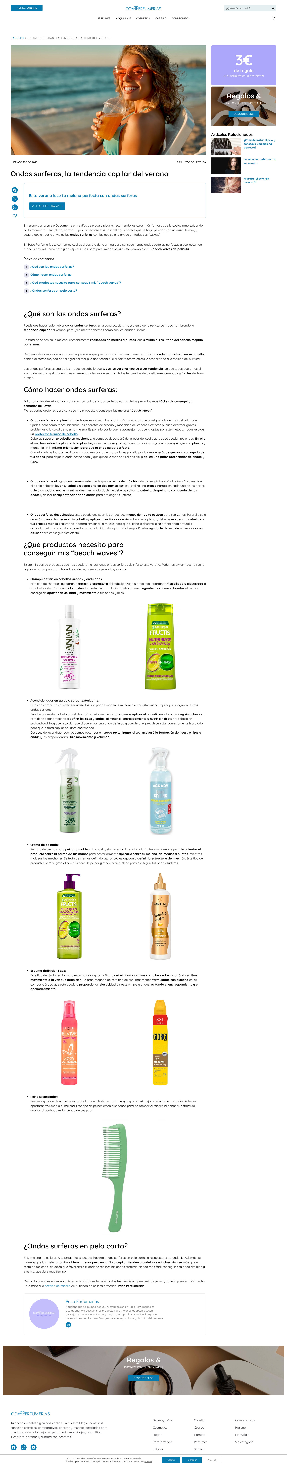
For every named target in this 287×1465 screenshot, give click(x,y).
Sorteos (199, 1449)
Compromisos (245, 1420)
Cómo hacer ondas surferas (50, 275)
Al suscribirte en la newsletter (244, 76)
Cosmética (160, 1427)
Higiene (240, 1427)
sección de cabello (57, 1286)
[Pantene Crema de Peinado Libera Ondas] (160, 960)
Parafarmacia (162, 1442)
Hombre (199, 1435)
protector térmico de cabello (56, 434)
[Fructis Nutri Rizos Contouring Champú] (160, 690)
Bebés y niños (162, 1420)
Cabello (17, 38)
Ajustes (212, 1459)
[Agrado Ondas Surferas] (160, 834)
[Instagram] (68, 1324)
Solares (158, 1449)
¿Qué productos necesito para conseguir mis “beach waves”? (75, 282)
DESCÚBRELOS (244, 113)
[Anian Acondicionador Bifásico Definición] (69, 834)
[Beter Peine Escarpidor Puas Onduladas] (115, 1234)
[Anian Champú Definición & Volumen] (69, 690)
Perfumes (200, 1442)
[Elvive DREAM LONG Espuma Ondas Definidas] (69, 1086)
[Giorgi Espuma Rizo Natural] (160, 1086)
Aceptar (171, 1459)
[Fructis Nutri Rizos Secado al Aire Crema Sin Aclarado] (69, 960)
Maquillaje (242, 1435)
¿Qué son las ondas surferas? (52, 267)
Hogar (157, 1435)
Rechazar (192, 1459)
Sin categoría (244, 1442)
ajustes (148, 1461)
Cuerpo (199, 1427)
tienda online (26, 7)
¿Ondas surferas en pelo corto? (53, 290)
